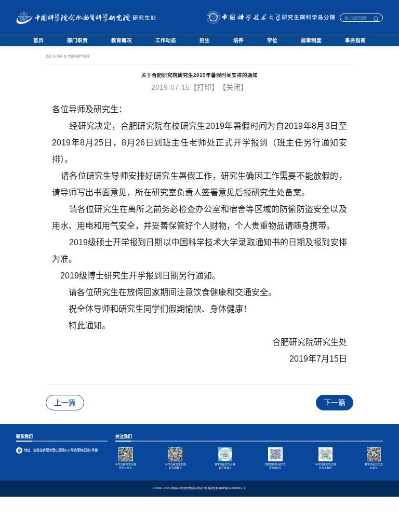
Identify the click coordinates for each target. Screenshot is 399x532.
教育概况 (121, 40)
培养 (238, 40)
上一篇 (65, 402)
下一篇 (334, 402)
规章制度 (311, 40)
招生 (205, 40)
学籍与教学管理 (78, 56)
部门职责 (77, 40)
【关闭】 (233, 87)
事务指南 (355, 40)
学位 (272, 40)
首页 (38, 40)
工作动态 (165, 40)
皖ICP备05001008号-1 (232, 488)
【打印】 (204, 87)
